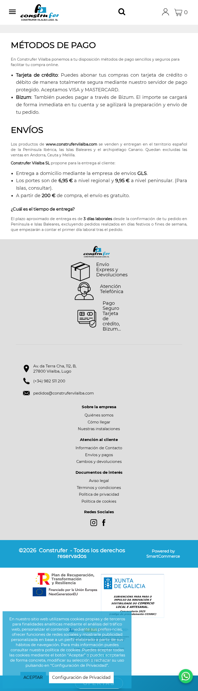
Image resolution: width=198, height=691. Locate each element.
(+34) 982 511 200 (49, 381)
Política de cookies (98, 501)
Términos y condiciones (99, 487)
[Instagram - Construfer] (93, 522)
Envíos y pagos (99, 455)
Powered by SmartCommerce (163, 554)
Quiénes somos (99, 415)
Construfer (47, 12)
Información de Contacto (99, 448)
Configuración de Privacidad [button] (81, 677)
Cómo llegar (99, 422)
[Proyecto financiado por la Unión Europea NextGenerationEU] (65, 584)
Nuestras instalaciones (99, 429)
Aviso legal (99, 480)
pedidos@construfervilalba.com (63, 393)
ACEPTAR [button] (33, 677)
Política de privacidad (99, 494)
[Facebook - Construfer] (104, 522)
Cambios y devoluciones (99, 461)
